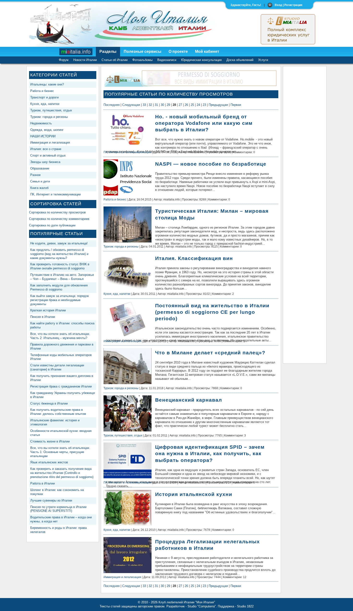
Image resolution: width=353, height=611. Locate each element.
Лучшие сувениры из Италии (51, 500)
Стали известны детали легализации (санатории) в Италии (57, 367)
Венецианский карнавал (188, 400)
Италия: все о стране (45, 149)
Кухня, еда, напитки (44, 104)
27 (180, 105)
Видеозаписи (166, 60)
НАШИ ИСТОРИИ (42, 136)
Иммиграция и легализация (50, 142)
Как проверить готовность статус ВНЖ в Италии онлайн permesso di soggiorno (59, 266)
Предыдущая (218, 105)
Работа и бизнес (42, 91)
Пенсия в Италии (42, 317)
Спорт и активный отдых (48, 155)
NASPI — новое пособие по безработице (210, 164)
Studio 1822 (245, 606)
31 (156, 105)
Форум (63, 60)
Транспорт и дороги (44, 97)
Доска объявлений (239, 60)
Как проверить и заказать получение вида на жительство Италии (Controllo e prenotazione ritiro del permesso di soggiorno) (61, 473)
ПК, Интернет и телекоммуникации (55, 194)
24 (198, 105)
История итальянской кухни (193, 494)
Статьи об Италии (115, 60)
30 (162, 105)
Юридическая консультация (201, 60)
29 (168, 105)
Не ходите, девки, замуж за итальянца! (59, 243)
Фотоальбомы (142, 60)
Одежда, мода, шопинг (47, 130)
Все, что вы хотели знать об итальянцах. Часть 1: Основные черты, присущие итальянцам (60, 452)
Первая (236, 105)
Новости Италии (85, 60)
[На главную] (76, 51)
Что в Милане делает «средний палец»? (210, 352)
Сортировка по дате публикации (52, 225)
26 (186, 105)
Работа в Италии (42, 483)
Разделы (107, 51)
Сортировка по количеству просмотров (57, 212)
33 (144, 105)
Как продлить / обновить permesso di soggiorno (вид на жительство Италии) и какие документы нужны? (59, 254)
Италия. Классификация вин (194, 258)
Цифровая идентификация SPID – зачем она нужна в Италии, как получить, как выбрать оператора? (210, 453)
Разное (35, 175)
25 (192, 105)
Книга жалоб (39, 188)
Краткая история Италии (48, 310)
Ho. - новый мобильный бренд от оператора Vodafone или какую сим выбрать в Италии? (204, 123)
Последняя (111, 105)
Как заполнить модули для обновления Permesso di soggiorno (59, 287)
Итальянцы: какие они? (47, 84)
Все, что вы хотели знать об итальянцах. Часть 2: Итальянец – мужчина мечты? (60, 336)
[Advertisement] (305, 141)
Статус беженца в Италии (49, 403)
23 (204, 105)
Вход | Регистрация (288, 5)
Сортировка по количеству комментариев (59, 219)
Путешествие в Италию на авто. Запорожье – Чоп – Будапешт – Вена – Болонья (62, 277)
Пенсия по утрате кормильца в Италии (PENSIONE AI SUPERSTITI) (58, 509)
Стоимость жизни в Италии (50, 441)
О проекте (178, 51)
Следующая (131, 105)
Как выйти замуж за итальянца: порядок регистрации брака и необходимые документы (59, 300)
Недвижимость (41, 123)
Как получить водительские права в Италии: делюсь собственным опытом (58, 412)
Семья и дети (40, 181)
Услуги (263, 60)
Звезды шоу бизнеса (45, 162)
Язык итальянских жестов (49, 462)
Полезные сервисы (142, 51)
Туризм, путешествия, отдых (51, 110)
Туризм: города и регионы (49, 117)
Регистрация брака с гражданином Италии (61, 386)
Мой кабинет (207, 51)
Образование (39, 168)
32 (150, 105)
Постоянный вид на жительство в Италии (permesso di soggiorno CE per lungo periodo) (212, 312)
